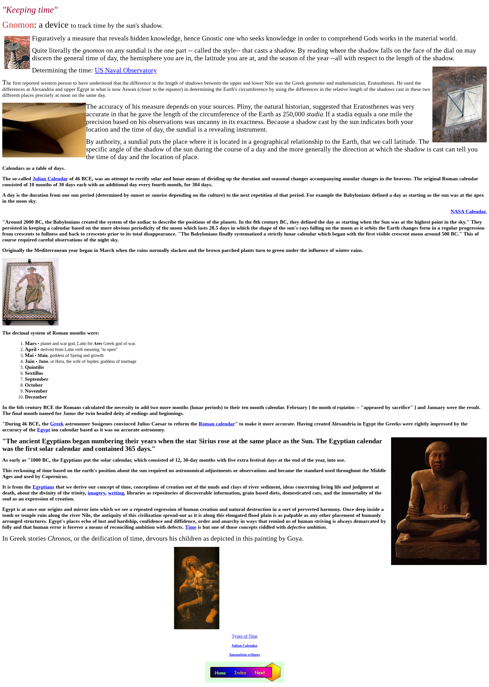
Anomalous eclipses (244, 654)
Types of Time (245, 636)
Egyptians (43, 487)
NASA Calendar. (469, 211)
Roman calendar (217, 424)
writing (116, 493)
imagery (96, 493)
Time (190, 527)
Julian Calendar (50, 178)
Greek (57, 424)
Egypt (43, 430)
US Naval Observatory (126, 70)
